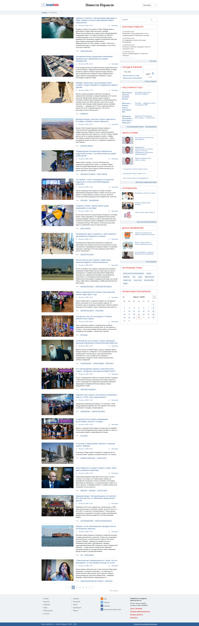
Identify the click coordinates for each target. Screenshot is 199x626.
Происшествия (48, 610)
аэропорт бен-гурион (87, 254)
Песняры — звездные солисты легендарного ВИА (145, 104)
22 (153, 314)
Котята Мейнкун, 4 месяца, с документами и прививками (145, 253)
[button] (50, 5)
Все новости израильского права (146, 182)
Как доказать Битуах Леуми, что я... (135, 173)
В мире (75, 604)
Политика (46, 601)
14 (148, 311)
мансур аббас (149, 280)
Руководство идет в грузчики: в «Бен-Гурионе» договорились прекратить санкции (96, 235)
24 (129, 317)
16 (124, 314)
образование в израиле (88, 174)
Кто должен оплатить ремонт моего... (136, 169)
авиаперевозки (94, 200)
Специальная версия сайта (112, 609)
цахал (149, 273)
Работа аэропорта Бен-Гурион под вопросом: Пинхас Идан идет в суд (95, 293)
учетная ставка (102, 490)
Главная (46, 598)
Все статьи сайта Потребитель (146, 222)
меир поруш (109, 363)
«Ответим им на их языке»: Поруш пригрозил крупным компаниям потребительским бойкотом (96, 342)
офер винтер (149, 277)
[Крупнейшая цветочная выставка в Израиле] (127, 96)
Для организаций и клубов (135, 126)
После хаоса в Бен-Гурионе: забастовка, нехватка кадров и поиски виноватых (93, 261)
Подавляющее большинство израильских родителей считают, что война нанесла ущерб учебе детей (96, 153)
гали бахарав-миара (87, 521)
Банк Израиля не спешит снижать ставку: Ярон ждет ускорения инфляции (96, 469)
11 (134, 311)
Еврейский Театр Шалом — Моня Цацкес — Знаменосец (145, 117)
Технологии (76, 601)
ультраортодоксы (86, 363)
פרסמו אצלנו (133, 617)
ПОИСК (125, 20)
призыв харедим (98, 363)
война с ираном (102, 174)
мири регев (108, 581)
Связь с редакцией (136, 608)
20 (144, 314)
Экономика (114, 25)
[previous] (123, 297)
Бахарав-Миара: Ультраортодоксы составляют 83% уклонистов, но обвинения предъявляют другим (96, 498)
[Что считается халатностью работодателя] (127, 140)
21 (148, 314)
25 (134, 317)
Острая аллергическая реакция (142, 203)
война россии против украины (133, 273)
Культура (46, 613)
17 (129, 314)
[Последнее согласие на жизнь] (127, 196)
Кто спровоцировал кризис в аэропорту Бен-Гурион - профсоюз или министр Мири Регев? (95, 370)
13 (144, 311)
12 (139, 311)
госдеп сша (127, 280)
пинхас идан (99, 310)
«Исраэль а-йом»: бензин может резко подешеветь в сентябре (92, 207)
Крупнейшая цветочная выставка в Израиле (143, 93)
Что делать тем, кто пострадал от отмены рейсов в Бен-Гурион (94, 317)
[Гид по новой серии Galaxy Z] (127, 215)
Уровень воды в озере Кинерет (132, 78)
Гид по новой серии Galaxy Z (145, 212)
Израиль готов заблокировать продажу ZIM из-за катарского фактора (96, 527)
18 (134, 314)
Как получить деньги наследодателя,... (137, 178)
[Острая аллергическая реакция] (127, 205)
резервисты (84, 113)
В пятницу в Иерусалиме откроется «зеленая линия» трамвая (95, 445)
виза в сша (137, 280)
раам (140, 277)
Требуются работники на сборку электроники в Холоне (145, 233)
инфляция (92, 490)
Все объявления (151, 261)
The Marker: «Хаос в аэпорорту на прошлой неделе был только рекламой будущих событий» (94, 182)
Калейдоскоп (77, 607)
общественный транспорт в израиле (92, 581)
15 (153, 311)
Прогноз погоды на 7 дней (131, 75)
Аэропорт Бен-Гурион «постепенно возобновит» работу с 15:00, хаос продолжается (97, 396)
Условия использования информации (145, 624)
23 (124, 317)
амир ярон (84, 490)
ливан (125, 283)
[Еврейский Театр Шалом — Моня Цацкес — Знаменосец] (127, 119)
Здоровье (76, 598)
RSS (105, 599)
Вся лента (153, 61)
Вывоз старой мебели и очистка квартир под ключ (143, 243)
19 (139, 314)
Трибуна (75, 610)
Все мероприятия (150, 126)
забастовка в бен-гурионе (103, 286)
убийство (126, 277)
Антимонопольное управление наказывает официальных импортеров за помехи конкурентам (94, 58)
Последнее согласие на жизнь (145, 193)
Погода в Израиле (150, 81)
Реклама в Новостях (136, 614)
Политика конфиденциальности (140, 611)
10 (129, 311)
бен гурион (84, 200)
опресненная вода (86, 51)
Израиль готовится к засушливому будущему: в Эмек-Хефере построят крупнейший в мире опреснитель (96, 20)
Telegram (106, 602)
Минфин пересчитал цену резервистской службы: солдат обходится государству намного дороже (97, 85)
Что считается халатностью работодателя (144, 138)
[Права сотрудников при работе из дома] (127, 161)
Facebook (107, 606)
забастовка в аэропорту (88, 389)
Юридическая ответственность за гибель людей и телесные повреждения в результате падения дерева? (144, 151)
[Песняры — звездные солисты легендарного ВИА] (127, 107)
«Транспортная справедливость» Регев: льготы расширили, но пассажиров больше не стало (96, 561)
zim (82, 555)
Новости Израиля (100, 5)
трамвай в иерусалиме (88, 458)
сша (134, 277)
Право (45, 607)
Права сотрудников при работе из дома (143, 159)
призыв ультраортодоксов (103, 521)
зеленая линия (101, 458)
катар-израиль (89, 555)
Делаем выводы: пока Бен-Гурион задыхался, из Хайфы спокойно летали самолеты (96, 120)
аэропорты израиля (87, 146)
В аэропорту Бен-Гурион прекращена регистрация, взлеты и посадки (92, 420)
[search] (151, 20)
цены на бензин (85, 228)
